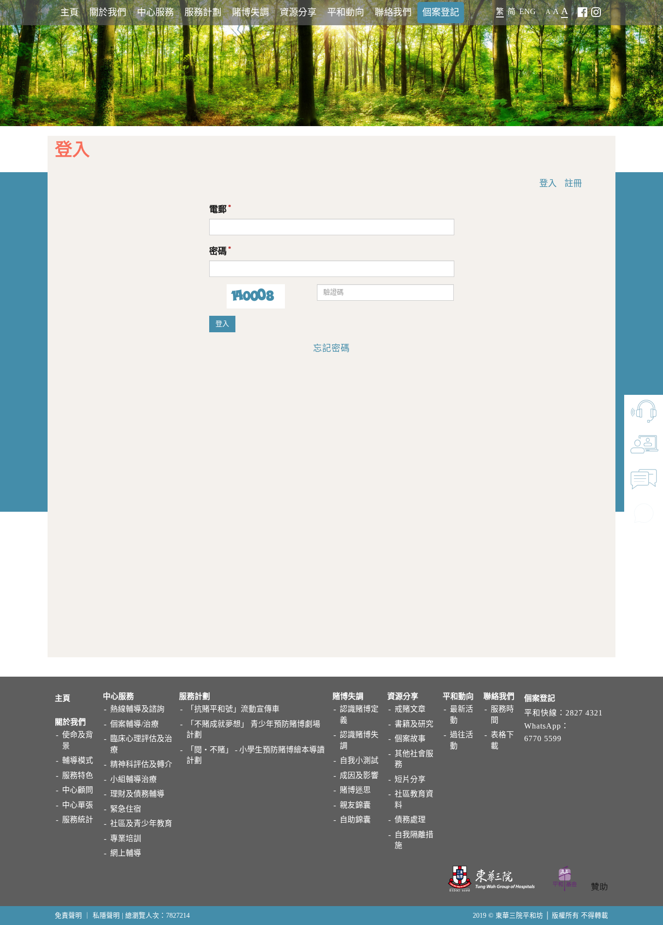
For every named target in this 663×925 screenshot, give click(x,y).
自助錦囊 (355, 819)
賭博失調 (250, 12)
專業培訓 (125, 838)
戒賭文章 (410, 709)
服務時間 (502, 714)
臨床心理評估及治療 (141, 744)
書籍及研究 (414, 724)
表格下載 (502, 740)
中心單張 (77, 805)
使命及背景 (77, 740)
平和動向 (345, 12)
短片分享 (410, 779)
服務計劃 (202, 12)
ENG (527, 11)
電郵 (218, 209)
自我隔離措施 (414, 840)
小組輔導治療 (133, 779)
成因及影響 (359, 775)
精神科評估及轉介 (141, 764)
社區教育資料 (414, 799)
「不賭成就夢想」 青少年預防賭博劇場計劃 (253, 729)
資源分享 (298, 12)
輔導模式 (77, 760)
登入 (548, 183)
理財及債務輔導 (137, 794)
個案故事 (410, 738)
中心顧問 (77, 790)
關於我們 (107, 12)
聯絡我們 (393, 12)
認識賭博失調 (359, 740)
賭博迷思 (355, 790)
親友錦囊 (355, 805)
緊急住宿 (125, 809)
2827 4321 (584, 713)
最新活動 (461, 714)
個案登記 (440, 12)
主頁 (69, 12)
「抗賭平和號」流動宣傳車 (233, 709)
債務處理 (410, 819)
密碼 (218, 251)
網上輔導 (125, 853)
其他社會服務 (414, 759)
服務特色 (77, 775)
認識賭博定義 (359, 714)
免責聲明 (68, 915)
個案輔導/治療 (134, 724)
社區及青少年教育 (141, 823)
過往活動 (461, 740)
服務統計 (77, 819)
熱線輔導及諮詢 (137, 709)
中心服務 (155, 12)
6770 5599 (543, 738)
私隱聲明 (106, 915)
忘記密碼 (331, 348)
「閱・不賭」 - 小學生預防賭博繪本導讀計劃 (255, 755)
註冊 (573, 183)
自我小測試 (359, 760)
